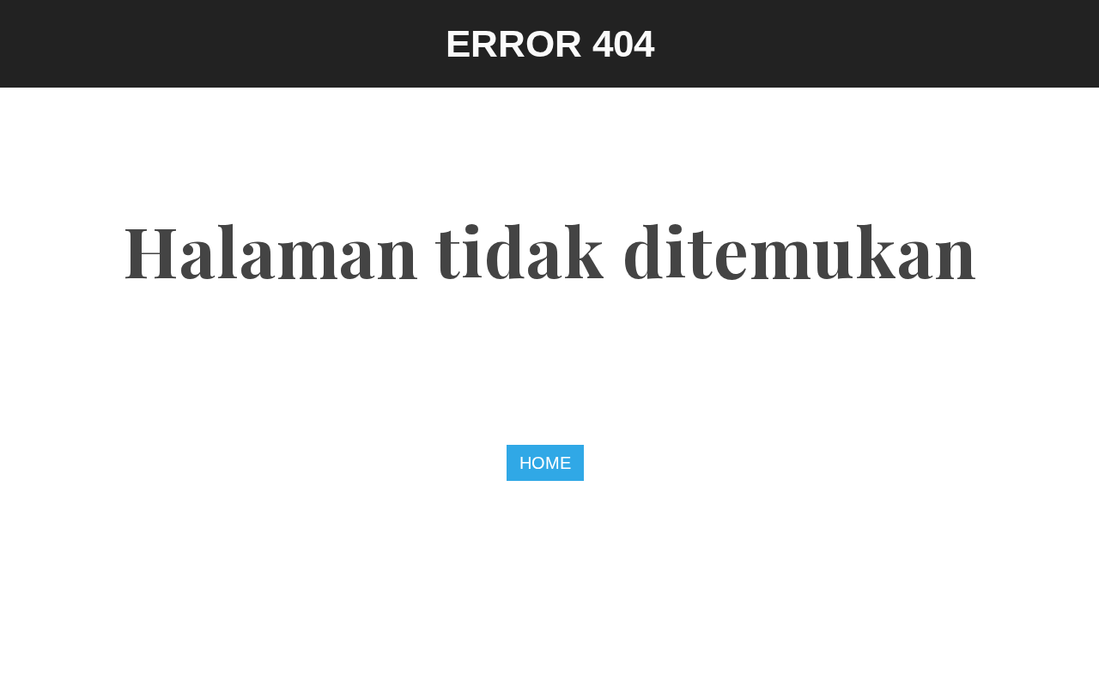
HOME (545, 462)
